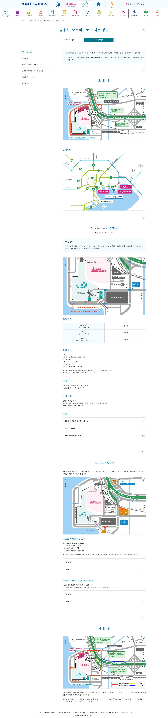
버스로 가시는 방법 (28, 77)
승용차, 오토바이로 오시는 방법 (33, 71)
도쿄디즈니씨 (98, 40)
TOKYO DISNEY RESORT (34, 4)
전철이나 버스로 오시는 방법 (32, 64)
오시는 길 (25, 58)
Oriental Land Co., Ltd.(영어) (109, 712)
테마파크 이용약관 (81, 712)
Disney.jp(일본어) (127, 712)
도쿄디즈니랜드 (69, 40)
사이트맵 (38, 712)
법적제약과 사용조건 (65, 712)
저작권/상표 (93, 712)
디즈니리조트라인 (28, 83)
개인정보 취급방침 (50, 712)
